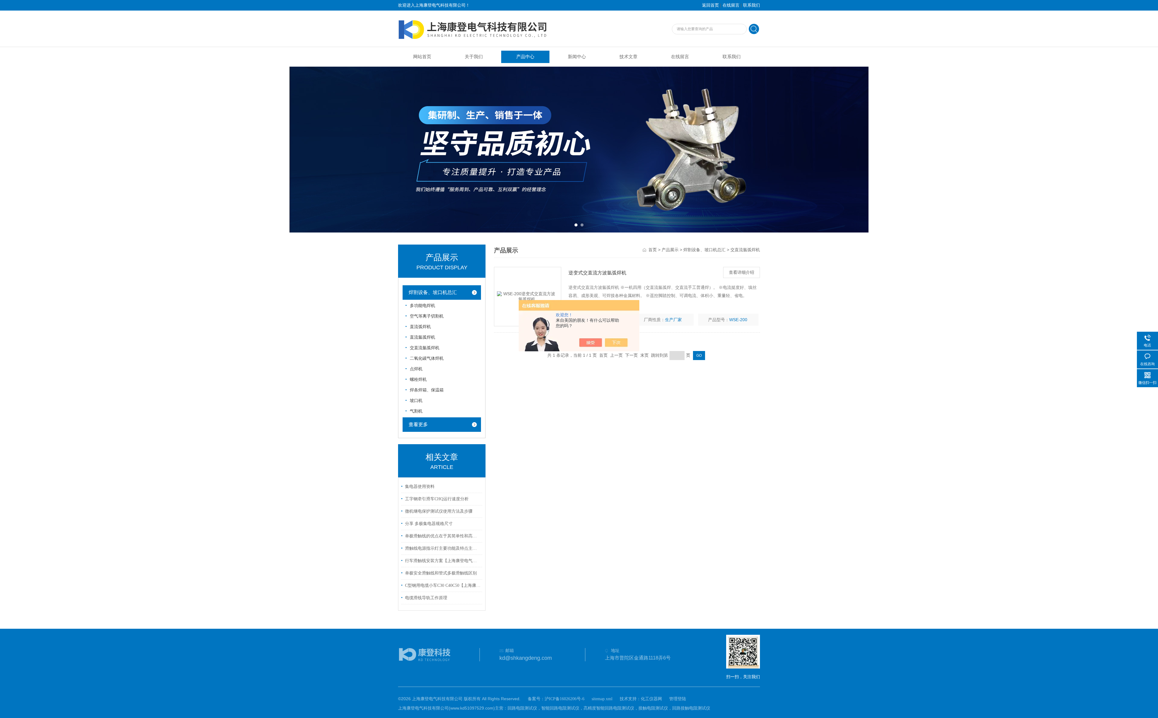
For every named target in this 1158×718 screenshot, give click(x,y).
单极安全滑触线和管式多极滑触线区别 (441, 573)
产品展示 (670, 250)
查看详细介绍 (741, 272)
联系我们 (751, 5)
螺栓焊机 (418, 379)
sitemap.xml (602, 699)
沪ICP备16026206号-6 (564, 699)
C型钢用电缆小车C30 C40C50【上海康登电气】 (442, 585)
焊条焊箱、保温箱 (427, 390)
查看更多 (418, 424)
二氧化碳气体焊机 (427, 358)
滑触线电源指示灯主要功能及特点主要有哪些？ (442, 548)
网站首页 (422, 56)
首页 (652, 250)
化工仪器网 (651, 699)
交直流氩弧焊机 (424, 348)
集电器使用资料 (420, 486)
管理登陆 (677, 699)
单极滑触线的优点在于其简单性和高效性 (442, 536)
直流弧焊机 (420, 326)
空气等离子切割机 (427, 316)
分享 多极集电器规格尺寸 (429, 523)
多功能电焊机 (422, 305)
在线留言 (731, 5)
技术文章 (628, 56)
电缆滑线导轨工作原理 (426, 598)
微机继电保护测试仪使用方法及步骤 (439, 511)
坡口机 (416, 400)
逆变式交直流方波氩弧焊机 (597, 272)
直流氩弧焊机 (422, 337)
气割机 (416, 411)
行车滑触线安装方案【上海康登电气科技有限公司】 (442, 560)
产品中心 (525, 56)
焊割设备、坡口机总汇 (433, 292)
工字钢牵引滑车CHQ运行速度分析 (437, 499)
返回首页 (710, 5)
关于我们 (474, 56)
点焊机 (416, 369)
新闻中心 (577, 56)
